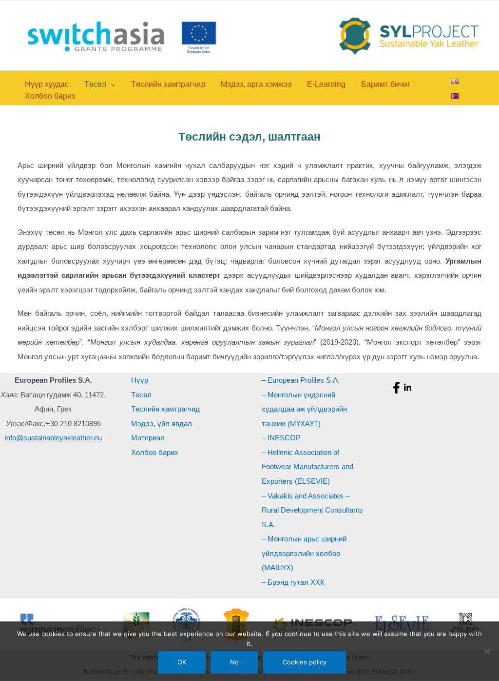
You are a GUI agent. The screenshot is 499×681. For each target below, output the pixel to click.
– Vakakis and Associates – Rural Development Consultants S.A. (312, 510)
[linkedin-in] (409, 387)
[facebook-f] (398, 387)
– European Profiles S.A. (301, 380)
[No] (487, 651)
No (234, 662)
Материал (148, 437)
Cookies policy (304, 662)
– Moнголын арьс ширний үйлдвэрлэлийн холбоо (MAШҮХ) (304, 553)
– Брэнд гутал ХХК (293, 582)
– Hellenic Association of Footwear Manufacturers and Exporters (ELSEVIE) (307, 466)
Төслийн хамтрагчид (165, 409)
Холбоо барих (154, 452)
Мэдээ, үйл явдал (161, 423)
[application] (110, 84)
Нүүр (139, 380)
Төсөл (141, 395)
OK (181, 662)
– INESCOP (281, 437)
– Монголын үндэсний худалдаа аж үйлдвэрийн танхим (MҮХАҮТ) (304, 409)
